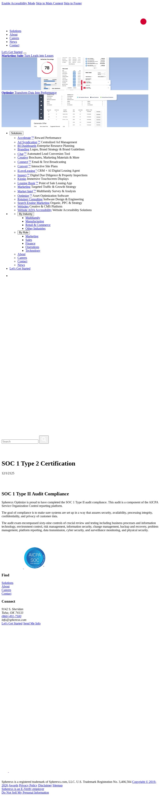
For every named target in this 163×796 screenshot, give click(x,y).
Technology (32, 250)
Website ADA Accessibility (34, 210)
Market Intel (26, 191)
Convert (24, 166)
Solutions (15, 31)
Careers (14, 38)
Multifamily (32, 217)
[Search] (44, 440)
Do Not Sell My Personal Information (25, 792)
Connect (24, 162)
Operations (32, 247)
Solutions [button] (7, 583)
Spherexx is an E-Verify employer (23, 789)
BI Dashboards (26, 145)
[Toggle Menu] (24, 53)
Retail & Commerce (37, 225)
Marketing (23, 186)
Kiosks (21, 178)
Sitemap (57, 785)
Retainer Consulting (30, 199)
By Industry (25, 213)
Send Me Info (32, 623)
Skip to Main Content (49, 3)
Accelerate (25, 137)
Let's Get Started (12, 52)
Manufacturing (34, 221)
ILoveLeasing (27, 170)
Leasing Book (27, 183)
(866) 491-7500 (11, 616)
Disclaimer (45, 785)
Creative (22, 157)
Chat (21, 154)
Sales (28, 240)
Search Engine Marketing (33, 203)
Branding (23, 149)
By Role (23, 232)
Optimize (24, 195)
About (13, 34)
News (13, 41)
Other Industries (35, 228)
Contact (14, 45)
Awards (13, 785)
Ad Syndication (28, 142)
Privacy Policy (28, 785)
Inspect (23, 175)
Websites (23, 206)
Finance (30, 243)
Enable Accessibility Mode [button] (18, 3)
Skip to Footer (73, 3)
